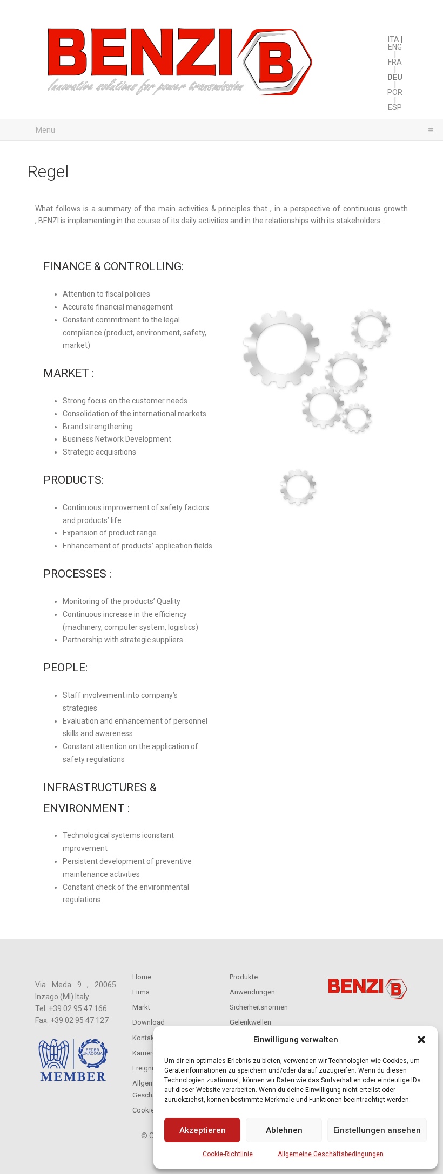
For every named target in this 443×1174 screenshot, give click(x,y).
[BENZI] (181, 64)
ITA (393, 39)
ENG (395, 47)
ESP (395, 107)
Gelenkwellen (250, 1022)
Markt (141, 1007)
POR (394, 92)
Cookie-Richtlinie (228, 1154)
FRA (395, 62)
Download (148, 1022)
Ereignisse (148, 1068)
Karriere (144, 1053)
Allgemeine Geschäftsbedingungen (331, 1154)
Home (141, 977)
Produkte (244, 977)
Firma (141, 992)
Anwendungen (252, 992)
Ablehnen (284, 1130)
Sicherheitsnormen (259, 1007)
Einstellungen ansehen (377, 1130)
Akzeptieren (202, 1130)
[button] (421, 1039)
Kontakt (144, 1038)
